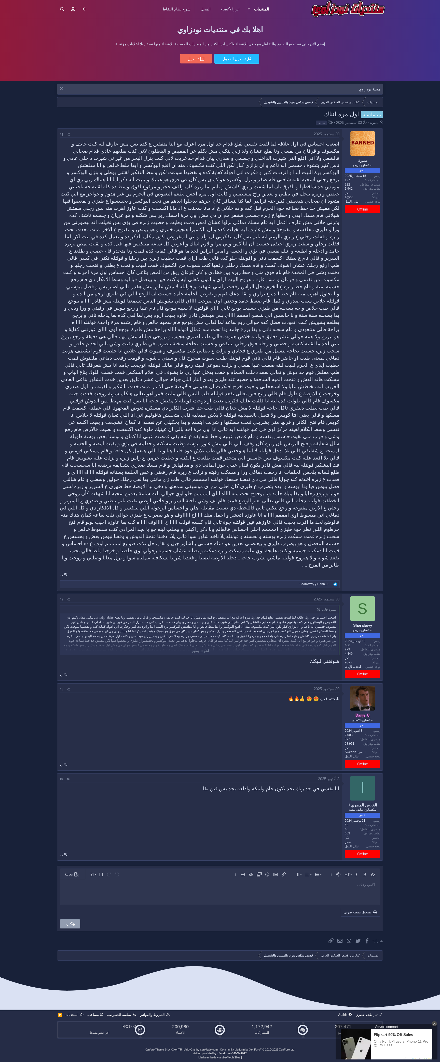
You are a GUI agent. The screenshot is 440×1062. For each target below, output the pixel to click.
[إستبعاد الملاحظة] (62, 89)
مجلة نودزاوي (369, 89)
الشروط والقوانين (152, 1015)
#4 (61, 779)
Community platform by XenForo (257, 1049)
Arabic (343, 1015)
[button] (249, 9)
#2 (61, 599)
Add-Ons (190, 1049)
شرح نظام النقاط (176, 9)
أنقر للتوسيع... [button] (199, 651)
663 (347, 833)
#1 (61, 134)
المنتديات (261, 9)
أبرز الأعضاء (230, 9)
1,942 (349, 189)
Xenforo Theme (163, 1049)
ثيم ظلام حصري (367, 1015)
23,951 (349, 743)
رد (61, 574)
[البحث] (62, 9)
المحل (206, 9)
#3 (61, 689)
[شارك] (68, 135)
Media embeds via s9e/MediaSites (219, 1057)
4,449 (349, 653)
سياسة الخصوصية (119, 1015)
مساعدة (93, 1015)
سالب (321, 123)
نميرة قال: (329, 609)
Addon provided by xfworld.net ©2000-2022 (220, 1053)
